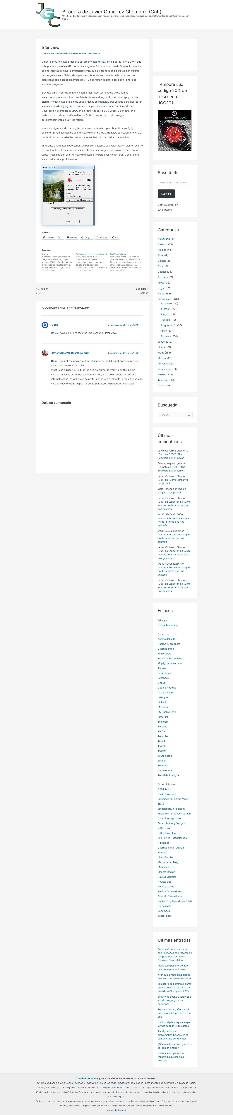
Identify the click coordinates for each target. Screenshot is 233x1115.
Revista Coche (166, 886)
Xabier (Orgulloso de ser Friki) (175, 901)
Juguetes (163, 341)
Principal (162, 620)
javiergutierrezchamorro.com (115, 1087)
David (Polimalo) (167, 794)
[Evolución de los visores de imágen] (93, 262)
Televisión (163, 380)
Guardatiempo (166, 648)
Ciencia (162, 260)
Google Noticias (167, 687)
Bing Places (164, 673)
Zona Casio (164, 910)
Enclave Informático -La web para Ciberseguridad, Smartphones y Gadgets (174, 818)
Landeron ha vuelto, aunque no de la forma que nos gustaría (174, 505)
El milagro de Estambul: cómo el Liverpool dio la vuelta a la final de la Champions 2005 (174, 987)
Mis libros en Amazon (170, 658)
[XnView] (59, 262)
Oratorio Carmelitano (170, 896)
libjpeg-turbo (68, 106)
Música (162, 358)
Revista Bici (164, 881)
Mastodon (163, 707)
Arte (160, 255)
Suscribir (166, 193)
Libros (161, 347)
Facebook (163, 677)
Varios (161, 385)
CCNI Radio (164, 789)
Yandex (162, 760)
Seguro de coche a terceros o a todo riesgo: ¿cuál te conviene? (174, 1000)
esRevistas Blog (167, 833)
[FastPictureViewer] (127, 262)
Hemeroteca (165, 770)
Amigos (162, 249)
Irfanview (103, 101)
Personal (163, 363)
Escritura (163, 277)
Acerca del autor (167, 639)
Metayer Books (166, 867)
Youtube (162, 765)
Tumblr (162, 741)
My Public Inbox (167, 712)
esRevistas (164, 828)
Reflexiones (164, 369)
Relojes (162, 374)
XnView (101, 61)
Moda (161, 352)
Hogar (161, 288)
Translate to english (169, 775)
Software (82, 53)
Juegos (164, 314)
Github (161, 682)
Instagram (163, 697)
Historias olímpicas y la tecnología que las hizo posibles (171, 1057)
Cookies (111, 1110)
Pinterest (163, 716)
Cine (160, 266)
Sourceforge (165, 755)
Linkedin (162, 702)
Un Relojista (164, 906)
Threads (162, 726)
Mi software (164, 653)
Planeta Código (166, 872)
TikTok (161, 731)
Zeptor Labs (165, 915)
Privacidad (121, 1110)
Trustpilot (163, 736)
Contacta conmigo (168, 625)
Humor (161, 293)
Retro (163, 330)
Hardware (166, 303)
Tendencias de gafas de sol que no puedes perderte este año (174, 1013)
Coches (162, 271)
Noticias (74, 53)
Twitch (162, 746)
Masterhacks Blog (168, 862)
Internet (165, 308)
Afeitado (162, 244)
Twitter (162, 750)
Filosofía (162, 282)
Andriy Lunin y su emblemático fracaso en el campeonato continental (173, 1035)
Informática (65, 53)
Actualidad (164, 238)
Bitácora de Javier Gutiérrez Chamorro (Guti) (112, 11)
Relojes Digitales (167, 876)
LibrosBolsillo (165, 857)
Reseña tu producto (169, 643)
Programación (168, 325)
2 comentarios (94, 53)
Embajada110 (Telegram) (172, 808)
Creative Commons (87, 1078)
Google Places (166, 692)
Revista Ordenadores (170, 891)
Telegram (163, 721)
